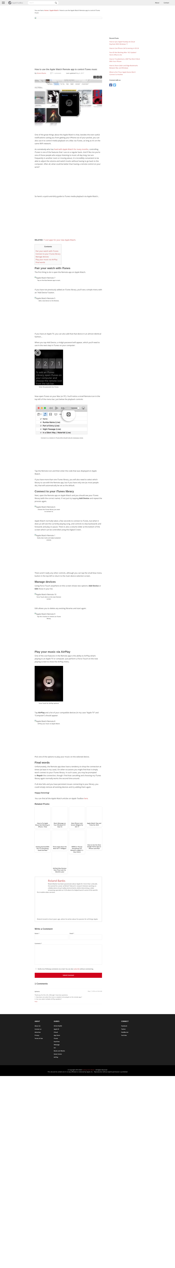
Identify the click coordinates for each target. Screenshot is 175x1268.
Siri (55, 1048)
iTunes (56, 1038)
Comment (38, 943)
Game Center (58, 1054)
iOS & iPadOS (58, 1026)
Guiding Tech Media (88, 1070)
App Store (57, 1035)
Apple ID (56, 1029)
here (86, 798)
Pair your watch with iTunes (47, 251)
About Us (37, 1026)
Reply (36, 1001)
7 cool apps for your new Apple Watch (59, 240)
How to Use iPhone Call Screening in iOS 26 (124, 48)
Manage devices (42, 257)
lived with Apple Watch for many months (71, 149)
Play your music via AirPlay (46, 259)
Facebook (124, 1026)
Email (72, 933)
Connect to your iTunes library (48, 254)
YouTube (124, 1035)
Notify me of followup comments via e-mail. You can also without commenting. (65, 969)
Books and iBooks (59, 1051)
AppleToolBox (16, 2)
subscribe (77, 969)
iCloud (56, 1032)
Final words (40, 262)
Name (37, 933)
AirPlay (56, 1057)
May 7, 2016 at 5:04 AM (95, 991)
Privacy (37, 1035)
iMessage (57, 1045)
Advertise (38, 1032)
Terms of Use (39, 1038)
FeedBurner (124, 1032)
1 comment (57, 73)
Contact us (38, 1029)
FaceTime (57, 1041)
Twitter (123, 1029)
